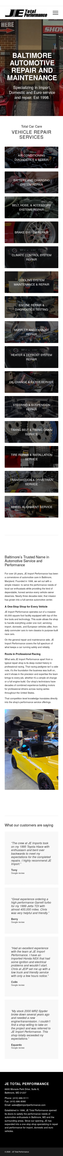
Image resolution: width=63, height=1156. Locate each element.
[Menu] (53, 12)
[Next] (51, 757)
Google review (17, 873)
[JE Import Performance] (26, 12)
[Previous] (12, 757)
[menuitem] (53, 12)
